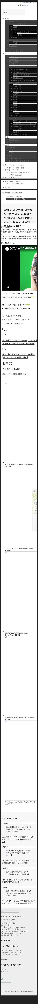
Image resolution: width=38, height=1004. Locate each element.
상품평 (12, 153)
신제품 (12, 64)
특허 (15, 37)
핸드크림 (17, 88)
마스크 (16, 113)
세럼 (15, 105)
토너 (15, 96)
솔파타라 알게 (23, 32)
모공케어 (17, 132)
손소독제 (17, 86)
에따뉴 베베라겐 (20, 69)
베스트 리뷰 (14, 140)
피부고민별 (14, 118)
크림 (15, 107)
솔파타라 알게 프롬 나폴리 (24, 80)
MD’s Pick (13, 61)
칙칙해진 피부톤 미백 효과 (24, 124)
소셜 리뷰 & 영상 (16, 142)
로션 (15, 99)
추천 (15, 43)
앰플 (15, 110)
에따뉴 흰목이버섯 (21, 72)
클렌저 (16, 94)
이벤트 (12, 150)
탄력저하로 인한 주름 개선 (24, 126)
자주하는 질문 (15, 158)
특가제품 (13, 56)
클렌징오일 (18, 91)
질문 (11, 155)
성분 (15, 29)
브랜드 (12, 21)
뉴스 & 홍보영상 (16, 51)
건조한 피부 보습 (20, 121)
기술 (15, 27)
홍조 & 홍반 (18, 129)
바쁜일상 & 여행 (20, 134)
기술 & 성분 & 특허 (17, 24)
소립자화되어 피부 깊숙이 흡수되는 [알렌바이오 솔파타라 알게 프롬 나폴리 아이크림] (18, 839)
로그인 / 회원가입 (12, 177)
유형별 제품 (14, 83)
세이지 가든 (18, 78)
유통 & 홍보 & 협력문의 (19, 161)
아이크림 (17, 115)
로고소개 (13, 46)
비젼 (11, 48)
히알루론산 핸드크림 (22, 75)
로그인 (7, 187)
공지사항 (13, 147)
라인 (11, 67)
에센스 (16, 102)
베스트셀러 (14, 59)
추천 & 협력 (14, 40)
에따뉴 (20, 35)
